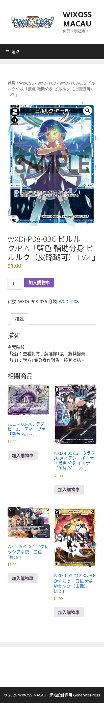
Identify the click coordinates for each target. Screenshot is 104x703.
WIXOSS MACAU (77, 19)
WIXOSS (26, 83)
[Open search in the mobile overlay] (99, 51)
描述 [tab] (19, 319)
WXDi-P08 (46, 83)
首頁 (12, 83)
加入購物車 (39, 282)
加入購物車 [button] (22, 455)
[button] (87, 110)
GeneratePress (86, 694)
